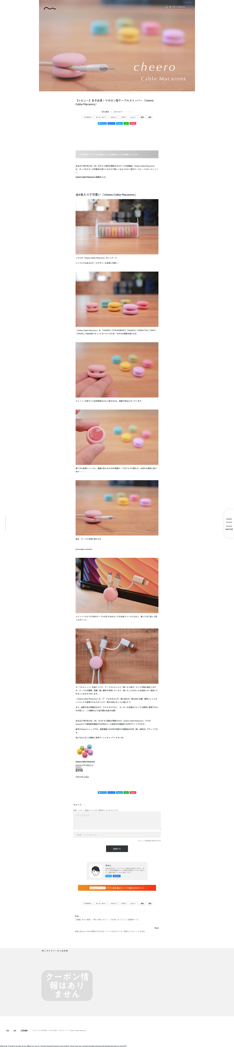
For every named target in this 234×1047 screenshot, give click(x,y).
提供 (149, 117)
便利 (142, 117)
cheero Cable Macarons (85, 761)
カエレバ (89, 765)
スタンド (114, 117)
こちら (86, 777)
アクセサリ (87, 117)
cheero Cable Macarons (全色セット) (91, 177)
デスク (123, 117)
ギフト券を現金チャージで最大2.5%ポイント (118, 888)
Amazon (79, 769)
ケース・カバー (101, 117)
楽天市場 (79, 771)
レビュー (133, 117)
